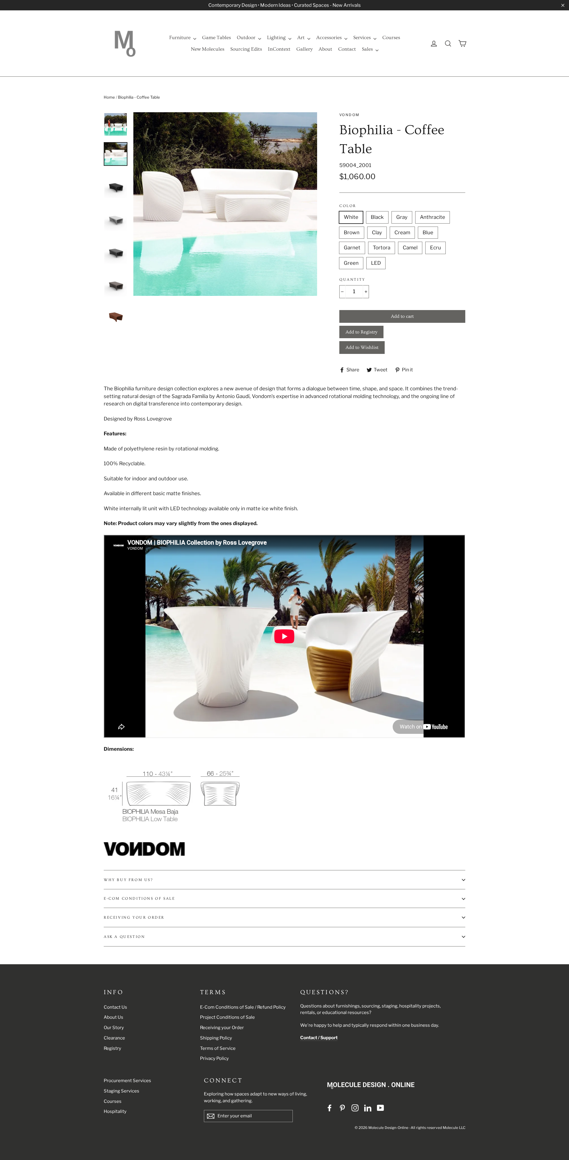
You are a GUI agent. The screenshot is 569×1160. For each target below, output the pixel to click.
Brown (351, 232)
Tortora (381, 248)
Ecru (435, 248)
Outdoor (247, 37)
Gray (401, 217)
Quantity (352, 279)
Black (377, 217)
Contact (347, 49)
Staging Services (121, 1091)
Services (362, 37)
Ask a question (124, 937)
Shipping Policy (216, 1038)
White (351, 217)
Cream (402, 232)
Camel (410, 248)
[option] (225, 204)
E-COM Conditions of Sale (139, 898)
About (325, 49)
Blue (428, 232)
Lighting (277, 37)
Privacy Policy (214, 1058)
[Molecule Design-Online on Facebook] (329, 1108)
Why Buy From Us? (128, 880)
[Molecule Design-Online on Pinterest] (342, 1108)
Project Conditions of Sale (227, 1017)
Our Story (114, 1027)
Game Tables (216, 37)
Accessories (329, 37)
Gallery (304, 49)
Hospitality (115, 1111)
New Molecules (207, 49)
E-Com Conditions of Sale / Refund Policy (243, 1007)
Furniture (180, 37)
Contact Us (115, 1007)
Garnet (352, 248)
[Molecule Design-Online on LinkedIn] (367, 1108)
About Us (113, 1017)
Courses (391, 37)
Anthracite (432, 217)
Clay (377, 232)
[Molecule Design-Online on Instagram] (355, 1108)
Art (301, 37)
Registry (112, 1048)
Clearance (114, 1038)
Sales (368, 49)
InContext (279, 49)
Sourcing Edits (246, 49)
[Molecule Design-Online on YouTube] (380, 1108)
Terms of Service (218, 1048)
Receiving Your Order (134, 917)
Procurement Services (127, 1080)
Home (109, 97)
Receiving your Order (222, 1027)
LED (376, 263)
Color (347, 206)
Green (351, 263)
